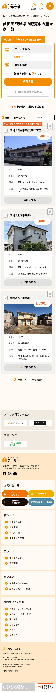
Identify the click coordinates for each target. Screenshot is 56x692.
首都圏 (36, 16)
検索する (28, 82)
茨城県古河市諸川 (20, 298)
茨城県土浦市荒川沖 (21, 215)
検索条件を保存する (28, 92)
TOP (5, 16)
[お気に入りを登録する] (50, 126)
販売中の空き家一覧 (20, 16)
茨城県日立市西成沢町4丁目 (25, 130)
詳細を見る (28, 200)
